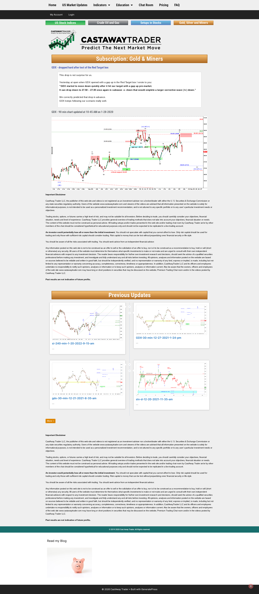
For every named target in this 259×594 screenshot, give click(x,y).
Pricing (163, 5)
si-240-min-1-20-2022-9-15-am (73, 343)
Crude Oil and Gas (108, 23)
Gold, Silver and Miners (193, 23)
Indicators (100, 5)
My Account (56, 14)
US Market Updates (74, 5)
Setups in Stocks (150, 23)
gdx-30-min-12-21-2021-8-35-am (74, 398)
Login (71, 14)
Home (52, 5)
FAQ (177, 5)
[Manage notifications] (251, 586)
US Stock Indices (65, 23)
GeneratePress (149, 589)
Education (122, 5)
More (50, 421)
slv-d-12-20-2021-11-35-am (154, 399)
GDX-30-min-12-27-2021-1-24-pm (158, 337)
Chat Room (146, 5)
